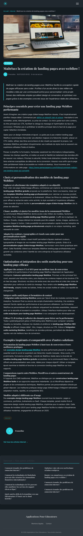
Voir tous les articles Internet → (15, 442)
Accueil (6, 11)
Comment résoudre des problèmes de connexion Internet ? (19, 469)
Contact (49, 523)
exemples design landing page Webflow (24, 350)
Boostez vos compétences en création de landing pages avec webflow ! (59, 476)
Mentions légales (37, 523)
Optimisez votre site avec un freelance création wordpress (59, 469)
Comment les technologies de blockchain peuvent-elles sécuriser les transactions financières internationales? (20, 477)
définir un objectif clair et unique (50, 117)
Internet (12, 11)
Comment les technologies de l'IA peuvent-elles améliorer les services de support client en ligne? (21, 487)
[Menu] (77, 3)
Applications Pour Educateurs (41, 516)
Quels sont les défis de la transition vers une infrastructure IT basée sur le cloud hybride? (21, 496)
